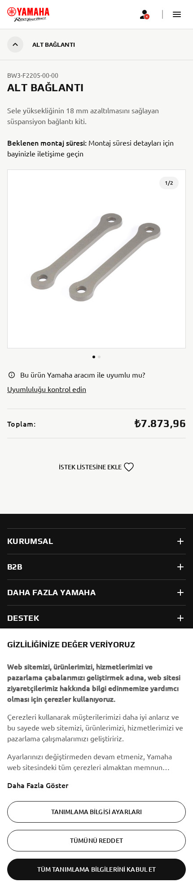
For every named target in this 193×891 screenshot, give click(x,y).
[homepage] (28, 14)
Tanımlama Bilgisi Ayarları (96, 811)
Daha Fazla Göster (37, 785)
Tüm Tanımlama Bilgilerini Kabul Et (96, 869)
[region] (96, 759)
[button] (177, 14)
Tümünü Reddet (96, 840)
